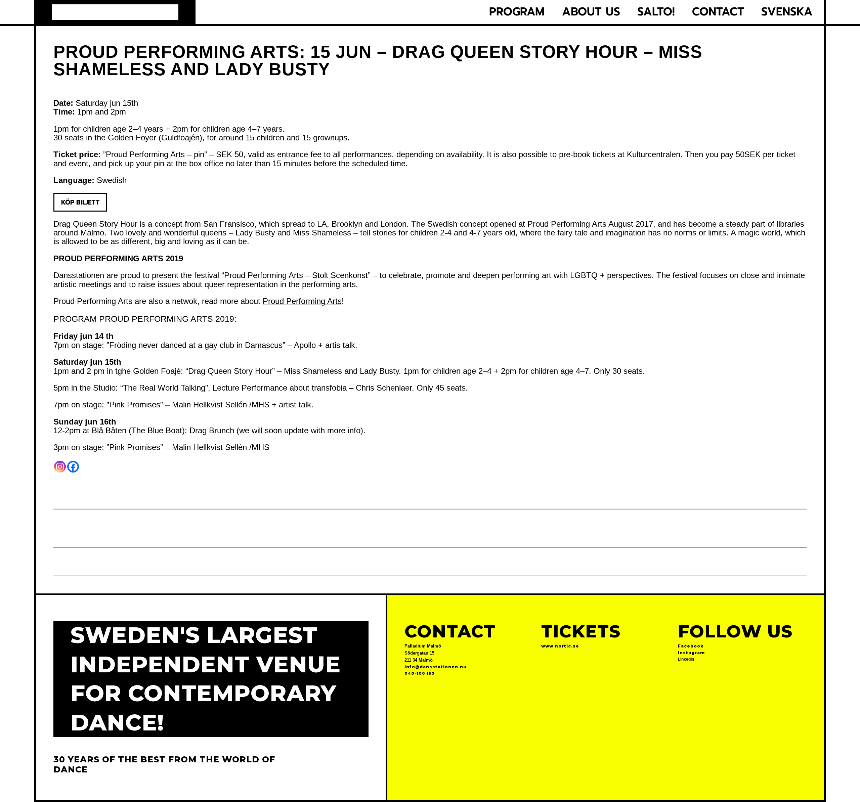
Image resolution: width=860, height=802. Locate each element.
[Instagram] (60, 467)
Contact (718, 12)
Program (517, 12)
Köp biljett (80, 202)
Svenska (787, 12)
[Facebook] (73, 467)
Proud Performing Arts (302, 301)
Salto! (656, 12)
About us (591, 12)
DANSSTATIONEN (115, 12)
